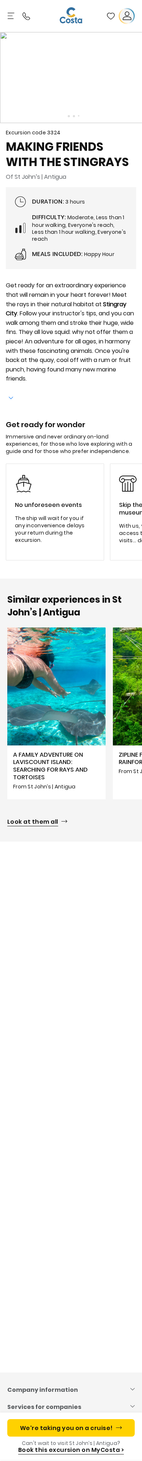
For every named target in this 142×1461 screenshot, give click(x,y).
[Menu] (11, 16)
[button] (110, 16)
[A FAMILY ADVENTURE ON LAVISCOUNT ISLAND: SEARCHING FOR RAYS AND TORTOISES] (56, 713)
